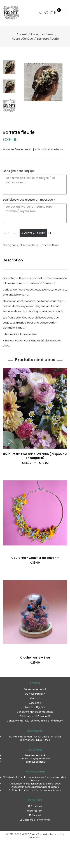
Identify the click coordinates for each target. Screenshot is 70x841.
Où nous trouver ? (35, 693)
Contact (35, 698)
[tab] (35, 259)
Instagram (36, 810)
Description (13, 260)
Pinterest (36, 815)
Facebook (36, 806)
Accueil (22, 34)
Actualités (35, 702)
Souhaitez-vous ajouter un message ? (29, 200)
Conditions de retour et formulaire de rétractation (35, 720)
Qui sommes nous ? (35, 689)
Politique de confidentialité (35, 716)
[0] (56, 13)
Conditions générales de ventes (35, 711)
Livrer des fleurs (42, 34)
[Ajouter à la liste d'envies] (7, 448)
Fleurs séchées (22, 39)
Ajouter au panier (33, 233)
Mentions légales (35, 707)
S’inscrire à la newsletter (36, 819)
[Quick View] (63, 448)
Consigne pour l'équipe (19, 171)
